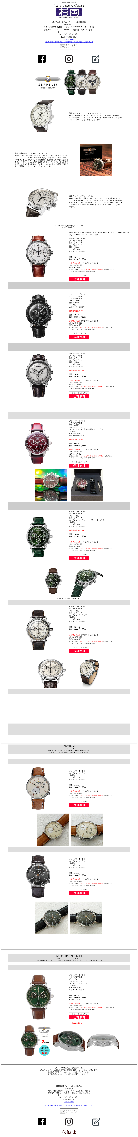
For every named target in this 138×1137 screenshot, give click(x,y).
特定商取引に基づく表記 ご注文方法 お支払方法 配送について (69, 1105)
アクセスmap (69, 39)
